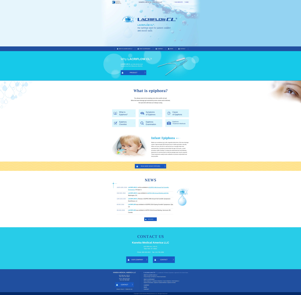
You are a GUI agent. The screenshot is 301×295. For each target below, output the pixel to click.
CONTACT (182, 48)
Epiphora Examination (148, 282)
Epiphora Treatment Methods (160, 282)
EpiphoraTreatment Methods (179, 122)
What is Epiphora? (148, 281)
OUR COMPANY (137, 260)
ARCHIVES (150, 219)
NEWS (171, 48)
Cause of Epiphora (167, 281)
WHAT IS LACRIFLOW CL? (125, 48)
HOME (187, 2)
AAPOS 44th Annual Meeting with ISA (157, 193)
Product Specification (161, 276)
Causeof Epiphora (177, 113)
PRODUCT (133, 72)
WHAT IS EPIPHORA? (144, 48)
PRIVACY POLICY (120, 289)
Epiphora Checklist (172, 282)
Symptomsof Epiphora (150, 113)
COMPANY (160, 48)
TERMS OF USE (128, 289)
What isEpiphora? (123, 113)
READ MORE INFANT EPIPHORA (150, 166)
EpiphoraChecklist (123, 123)
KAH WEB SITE (179, 2)
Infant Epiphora (175, 281)
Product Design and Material (150, 276)
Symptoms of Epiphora (157, 281)
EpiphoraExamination (151, 123)
